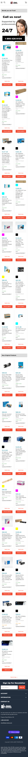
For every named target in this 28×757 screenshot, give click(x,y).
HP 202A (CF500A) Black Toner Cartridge (21, 618)
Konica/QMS (4, 383)
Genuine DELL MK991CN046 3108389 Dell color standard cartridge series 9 (20, 377)
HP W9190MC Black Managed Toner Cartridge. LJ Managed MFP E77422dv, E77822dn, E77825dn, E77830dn (20, 287)
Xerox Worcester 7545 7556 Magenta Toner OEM (21, 497)
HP (2, 206)
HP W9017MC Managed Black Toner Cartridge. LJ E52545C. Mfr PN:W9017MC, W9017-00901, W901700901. (6, 158)
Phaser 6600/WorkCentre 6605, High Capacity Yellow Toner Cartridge (21, 537)
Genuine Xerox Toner (6, 495)
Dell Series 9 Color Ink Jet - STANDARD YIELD (21, 415)
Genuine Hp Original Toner (6, 72)
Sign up (22, 687)
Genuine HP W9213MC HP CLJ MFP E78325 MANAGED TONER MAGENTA (7, 243)
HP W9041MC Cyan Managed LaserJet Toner (21, 330)
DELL (17, 382)
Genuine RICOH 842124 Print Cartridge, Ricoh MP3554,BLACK (20, 577)
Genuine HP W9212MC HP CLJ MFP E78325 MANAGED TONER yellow (7, 285)
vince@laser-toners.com (6, 723)
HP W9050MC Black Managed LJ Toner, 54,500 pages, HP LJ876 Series (20, 156)
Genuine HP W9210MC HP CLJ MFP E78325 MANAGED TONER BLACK (7, 331)
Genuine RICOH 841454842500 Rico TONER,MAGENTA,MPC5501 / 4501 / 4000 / (7, 537)
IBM (16, 456)
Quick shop (7, 81)
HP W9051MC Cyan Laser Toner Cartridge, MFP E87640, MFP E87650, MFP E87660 (21, 194)
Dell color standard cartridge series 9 (6, 414)
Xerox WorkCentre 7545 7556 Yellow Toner (6, 493)
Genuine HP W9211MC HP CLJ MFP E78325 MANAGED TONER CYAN (7, 201)
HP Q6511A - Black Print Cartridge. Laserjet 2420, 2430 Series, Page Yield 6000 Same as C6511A (7, 455)
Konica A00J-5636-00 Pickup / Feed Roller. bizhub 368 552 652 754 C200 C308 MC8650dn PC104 (7, 378)
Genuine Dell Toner (6, 416)
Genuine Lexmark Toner (6, 623)
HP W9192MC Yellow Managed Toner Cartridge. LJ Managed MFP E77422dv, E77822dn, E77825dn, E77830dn (6, 112)
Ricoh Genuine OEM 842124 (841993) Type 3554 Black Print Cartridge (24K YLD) (7, 578)
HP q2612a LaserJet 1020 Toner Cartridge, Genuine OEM (7, 653)
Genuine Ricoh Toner (6, 582)
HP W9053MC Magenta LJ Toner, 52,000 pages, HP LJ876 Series (20, 104)
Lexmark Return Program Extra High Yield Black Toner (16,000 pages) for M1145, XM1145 (7, 619)
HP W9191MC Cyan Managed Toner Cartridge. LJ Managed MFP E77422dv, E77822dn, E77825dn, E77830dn (7, 65)
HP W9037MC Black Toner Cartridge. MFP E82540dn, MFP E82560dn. (20, 243)
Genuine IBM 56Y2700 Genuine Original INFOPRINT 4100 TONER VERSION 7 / (21, 452)
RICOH (3, 541)
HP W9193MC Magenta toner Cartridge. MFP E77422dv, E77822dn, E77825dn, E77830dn (19, 57)
